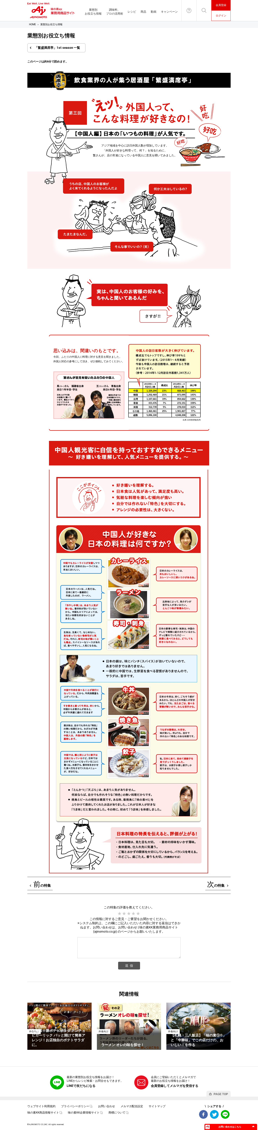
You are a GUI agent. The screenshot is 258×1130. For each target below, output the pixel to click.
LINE (225, 1114)
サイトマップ (157, 1106)
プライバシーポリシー (75, 1106)
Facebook (203, 1114)
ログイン (221, 15)
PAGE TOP (221, 1094)
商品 (143, 11)
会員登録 (221, 5)
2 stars (124, 913)
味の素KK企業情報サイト (84, 1112)
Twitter (214, 1114)
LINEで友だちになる (81, 1086)
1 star (119, 913)
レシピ (132, 11)
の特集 (42, 884)
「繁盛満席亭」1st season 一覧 (57, 47)
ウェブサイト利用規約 (41, 1106)
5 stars (138, 913)
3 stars (129, 913)
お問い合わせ (189, 10)
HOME (32, 24)
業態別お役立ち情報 (93, 11)
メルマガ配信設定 (132, 1106)
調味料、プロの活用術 (114, 11)
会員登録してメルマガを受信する (174, 1086)
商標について (116, 1112)
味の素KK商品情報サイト (43, 1112)
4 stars (133, 913)
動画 (153, 11)
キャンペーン (169, 11)
